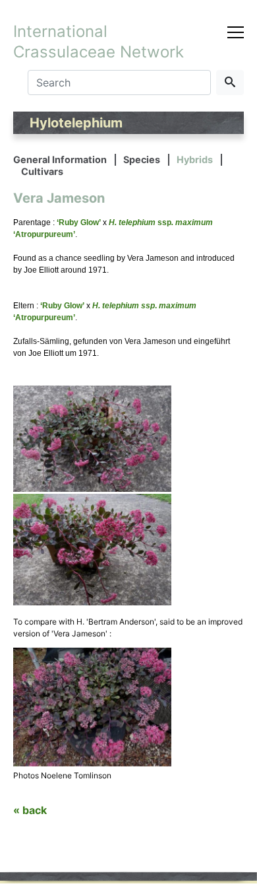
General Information (60, 159)
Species (141, 159)
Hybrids (195, 159)
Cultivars (42, 171)
